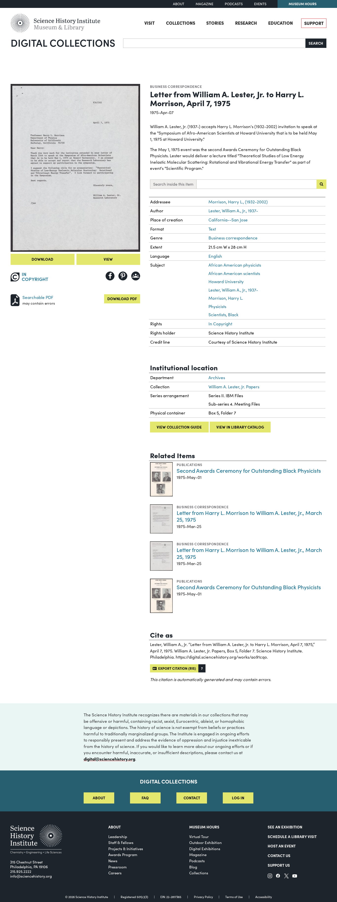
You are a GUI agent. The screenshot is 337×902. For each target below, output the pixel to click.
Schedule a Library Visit (292, 836)
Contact (192, 797)
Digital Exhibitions (204, 848)
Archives (216, 377)
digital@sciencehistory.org (109, 759)
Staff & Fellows (120, 842)
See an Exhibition (285, 826)
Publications (189, 464)
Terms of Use (234, 897)
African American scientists (234, 273)
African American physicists (234, 265)
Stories (215, 23)
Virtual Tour (199, 836)
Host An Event (282, 845)
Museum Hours (303, 3)
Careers (115, 872)
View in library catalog (240, 427)
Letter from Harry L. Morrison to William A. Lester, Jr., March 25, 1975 (249, 516)
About (178, 3)
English (215, 256)
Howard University (226, 281)
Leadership (117, 836)
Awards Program (122, 854)
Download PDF (122, 298)
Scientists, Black (223, 314)
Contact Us (279, 855)
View (108, 259)
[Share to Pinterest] (122, 276)
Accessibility (263, 897)
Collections (180, 23)
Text (212, 229)
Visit (149, 23)
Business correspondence (176, 86)
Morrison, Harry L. (225, 298)
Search (316, 43)
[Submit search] (321, 184)
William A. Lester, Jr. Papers (233, 387)
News (112, 860)
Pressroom (117, 866)
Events (260, 3)
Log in (238, 797)
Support (314, 23)
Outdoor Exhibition (205, 842)
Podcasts (234, 3)
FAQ (145, 797)
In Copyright (220, 324)
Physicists (217, 306)
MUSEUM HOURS (204, 826)
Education (280, 23)
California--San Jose (228, 220)
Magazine (204, 3)
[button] (202, 668)
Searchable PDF (37, 297)
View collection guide (179, 427)
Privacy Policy (203, 897)
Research (246, 23)
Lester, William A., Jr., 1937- (233, 211)
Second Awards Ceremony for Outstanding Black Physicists (249, 470)
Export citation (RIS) (176, 668)
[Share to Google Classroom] (135, 276)
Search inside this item (173, 184)
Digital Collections (63, 42)
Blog (193, 866)
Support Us (279, 865)
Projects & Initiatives (125, 848)
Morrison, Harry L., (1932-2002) (238, 202)
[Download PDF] (15, 299)
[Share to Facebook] (110, 276)
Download (42, 259)
